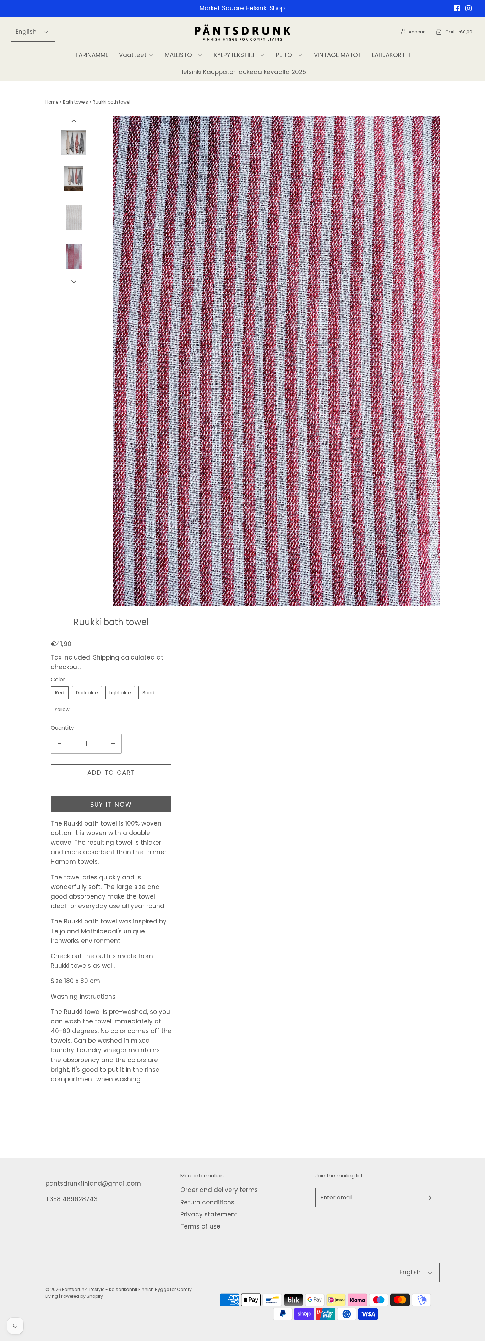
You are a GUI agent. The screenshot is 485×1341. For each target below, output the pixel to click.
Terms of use (200, 1226)
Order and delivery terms (219, 1190)
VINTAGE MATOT (337, 55)
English (27, 31)
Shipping (106, 657)
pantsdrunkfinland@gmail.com (93, 1183)
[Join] (430, 1197)
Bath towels (75, 102)
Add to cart (111, 772)
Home (51, 102)
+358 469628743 (71, 1199)
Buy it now (111, 804)
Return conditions (207, 1202)
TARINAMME (91, 55)
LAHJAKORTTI (391, 55)
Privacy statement (209, 1214)
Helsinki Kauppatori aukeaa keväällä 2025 (242, 72)
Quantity (62, 728)
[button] (74, 121)
